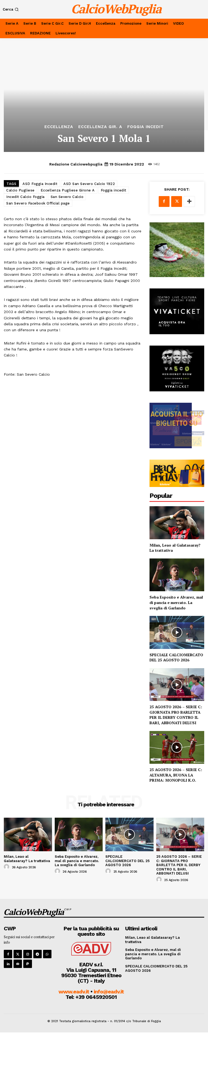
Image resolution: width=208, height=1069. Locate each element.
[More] (189, 201)
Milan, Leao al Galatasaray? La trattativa (27, 858)
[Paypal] (27, 964)
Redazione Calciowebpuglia (75, 164)
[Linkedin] (8, 964)
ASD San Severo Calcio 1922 (89, 184)
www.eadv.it (73, 991)
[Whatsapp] (47, 954)
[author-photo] (7, 867)
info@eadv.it (109, 991)
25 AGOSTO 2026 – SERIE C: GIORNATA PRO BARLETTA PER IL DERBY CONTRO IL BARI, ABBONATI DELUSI (176, 714)
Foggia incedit (113, 190)
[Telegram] (37, 954)
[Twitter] (176, 201)
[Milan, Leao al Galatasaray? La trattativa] (177, 522)
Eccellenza (58, 127)
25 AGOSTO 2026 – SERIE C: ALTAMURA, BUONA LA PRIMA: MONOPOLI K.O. (176, 775)
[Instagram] (27, 954)
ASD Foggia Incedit (39, 184)
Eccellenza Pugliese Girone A (68, 190)
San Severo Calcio (67, 197)
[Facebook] (164, 201)
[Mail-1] (18, 964)
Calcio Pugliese (20, 190)
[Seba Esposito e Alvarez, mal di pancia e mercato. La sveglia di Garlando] (177, 574)
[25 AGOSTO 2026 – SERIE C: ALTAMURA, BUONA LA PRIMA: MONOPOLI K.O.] (177, 747)
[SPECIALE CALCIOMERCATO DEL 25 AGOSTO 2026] (177, 632)
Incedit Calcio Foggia (25, 197)
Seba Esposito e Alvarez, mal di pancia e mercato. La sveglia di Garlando (176, 602)
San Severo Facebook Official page (38, 203)
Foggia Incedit (145, 127)
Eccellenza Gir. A (100, 127)
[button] (11, 9)
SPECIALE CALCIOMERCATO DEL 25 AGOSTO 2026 (176, 657)
